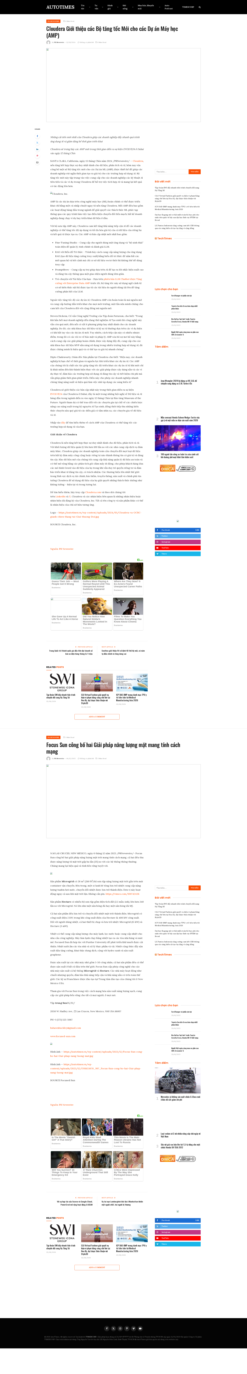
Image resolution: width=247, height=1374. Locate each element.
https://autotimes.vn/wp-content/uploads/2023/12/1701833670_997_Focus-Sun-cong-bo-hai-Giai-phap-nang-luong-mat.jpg (95, 1068)
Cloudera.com (93, 492)
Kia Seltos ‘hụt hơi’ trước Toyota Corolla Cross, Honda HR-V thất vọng (184, 320)
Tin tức (82, 7)
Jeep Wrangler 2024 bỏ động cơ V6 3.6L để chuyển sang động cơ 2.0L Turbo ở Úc (179, 382)
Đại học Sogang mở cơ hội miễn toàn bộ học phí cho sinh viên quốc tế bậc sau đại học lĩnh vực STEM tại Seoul (177, 217)
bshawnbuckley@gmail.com (65, 1027)
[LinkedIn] (37, 149)
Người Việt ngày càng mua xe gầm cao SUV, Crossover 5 (185, 333)
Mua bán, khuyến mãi (146, 7)
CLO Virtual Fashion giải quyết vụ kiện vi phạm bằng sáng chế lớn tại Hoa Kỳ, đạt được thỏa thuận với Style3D (95, 699)
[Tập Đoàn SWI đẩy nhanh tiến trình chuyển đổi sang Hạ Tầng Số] (62, 682)
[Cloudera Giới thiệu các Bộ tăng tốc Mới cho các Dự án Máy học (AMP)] (123, 85)
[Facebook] (37, 136)
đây (63, 422)
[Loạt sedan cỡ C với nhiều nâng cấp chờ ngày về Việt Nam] (178, 1117)
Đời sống (125, 7)
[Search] (199, 7)
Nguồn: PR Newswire (61, 548)
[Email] (37, 162)
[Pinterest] (37, 155)
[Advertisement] (178, 145)
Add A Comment (97, 717)
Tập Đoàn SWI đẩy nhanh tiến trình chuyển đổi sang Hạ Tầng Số (60, 696)
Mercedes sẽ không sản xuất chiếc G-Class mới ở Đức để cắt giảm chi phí (180, 1098)
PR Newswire (53, 21)
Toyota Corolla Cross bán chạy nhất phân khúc (184, 307)
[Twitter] (37, 142)
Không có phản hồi (87, 42)
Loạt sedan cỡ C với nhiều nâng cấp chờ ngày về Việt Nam (180, 1135)
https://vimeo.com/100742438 (122, 893)
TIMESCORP (188, 7)
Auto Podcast (169, 7)
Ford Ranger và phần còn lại (181, 295)
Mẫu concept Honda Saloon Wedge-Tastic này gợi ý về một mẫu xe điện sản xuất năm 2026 (180, 419)
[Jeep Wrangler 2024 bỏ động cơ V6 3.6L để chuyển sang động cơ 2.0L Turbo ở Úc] (178, 364)
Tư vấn (96, 7)
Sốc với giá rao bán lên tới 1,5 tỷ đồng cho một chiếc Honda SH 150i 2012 (180, 1146)
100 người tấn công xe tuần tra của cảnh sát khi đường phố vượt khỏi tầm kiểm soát (180, 456)
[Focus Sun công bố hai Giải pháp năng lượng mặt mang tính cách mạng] (123, 801)
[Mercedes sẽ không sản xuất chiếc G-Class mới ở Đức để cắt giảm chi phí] (178, 1080)
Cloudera (138, 161)
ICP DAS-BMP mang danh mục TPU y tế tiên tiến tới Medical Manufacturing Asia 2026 (131, 698)
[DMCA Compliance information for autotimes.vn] (186, 471)
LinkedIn (60, 496)
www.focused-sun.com (62, 1036)
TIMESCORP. (91, 1337)
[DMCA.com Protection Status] (167, 471)
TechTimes (164, 238)
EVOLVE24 (56, 394)
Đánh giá (110, 7)
